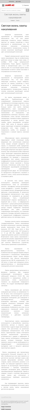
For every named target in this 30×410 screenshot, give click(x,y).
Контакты (11, 1)
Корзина (26, 5)
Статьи (17, 20)
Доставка (18, 1)
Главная (13, 20)
